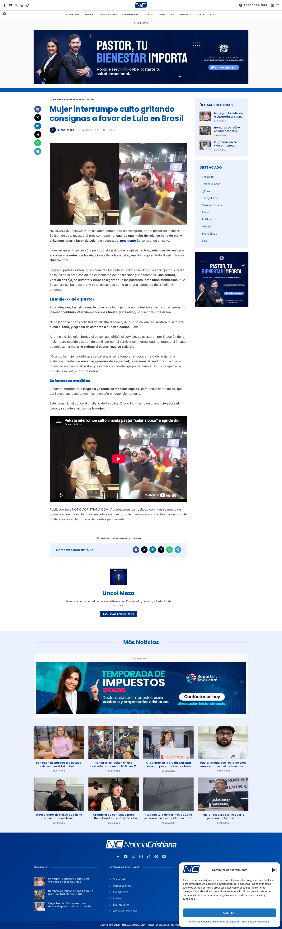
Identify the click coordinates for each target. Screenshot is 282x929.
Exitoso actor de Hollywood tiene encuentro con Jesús (59, 816)
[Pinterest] (156, 856)
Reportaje (72, 14)
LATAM (77, 99)
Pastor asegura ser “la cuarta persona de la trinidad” (223, 816)
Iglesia (89, 14)
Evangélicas (166, 14)
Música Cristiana (212, 205)
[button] (274, 870)
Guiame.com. (59, 260)
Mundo (183, 14)
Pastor (206, 212)
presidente (128, 240)
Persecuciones (107, 14)
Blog (212, 14)
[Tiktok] (27, 5)
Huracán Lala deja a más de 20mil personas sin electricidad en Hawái (168, 816)
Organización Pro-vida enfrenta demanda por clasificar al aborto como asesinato (168, 766)
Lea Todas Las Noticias (118, 613)
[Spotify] (164, 856)
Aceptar (229, 913)
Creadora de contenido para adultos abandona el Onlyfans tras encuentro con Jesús (114, 818)
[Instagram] (22, 5)
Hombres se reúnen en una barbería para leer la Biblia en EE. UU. (228, 133)
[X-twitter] (16, 5)
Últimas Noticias (216, 105)
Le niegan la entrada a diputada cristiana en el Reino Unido (228, 116)
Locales (148, 14)
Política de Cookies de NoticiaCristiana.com (214, 921)
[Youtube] (10, 5)
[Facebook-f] (4, 5)
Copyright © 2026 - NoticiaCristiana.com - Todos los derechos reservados (141, 924)
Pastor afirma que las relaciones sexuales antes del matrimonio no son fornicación (223, 766)
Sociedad (88, 99)
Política (198, 14)
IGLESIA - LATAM (62, 99)
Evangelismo (130, 14)
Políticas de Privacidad (255, 921)
